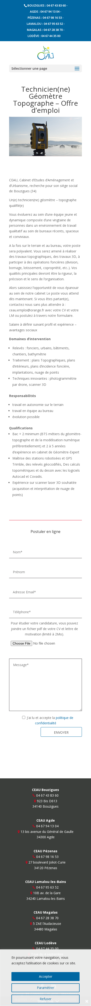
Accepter (45, 976)
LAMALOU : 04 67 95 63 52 (45, 24)
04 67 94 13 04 (47, 826)
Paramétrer (45, 987)
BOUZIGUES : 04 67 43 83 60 (46, 5)
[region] (45, 977)
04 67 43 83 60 (47, 795)
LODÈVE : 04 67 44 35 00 (44, 36)
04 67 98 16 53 (47, 856)
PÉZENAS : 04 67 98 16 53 (45, 17)
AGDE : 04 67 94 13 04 (45, 11)
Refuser (45, 999)
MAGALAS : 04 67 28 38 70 (45, 30)
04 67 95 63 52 (47, 887)
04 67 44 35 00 (47, 948)
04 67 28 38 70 (47, 918)
